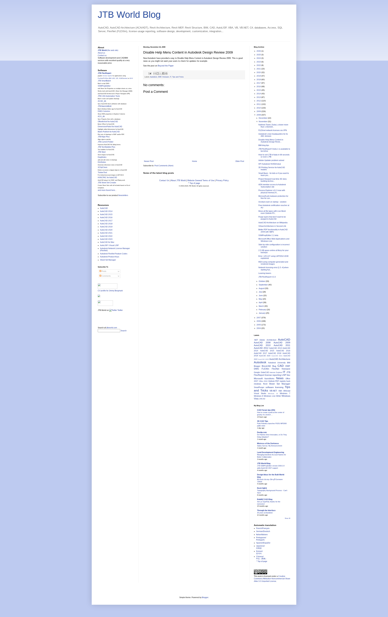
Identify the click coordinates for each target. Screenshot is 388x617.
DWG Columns (104, 111)
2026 (259, 51)
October (262, 281)
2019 (259, 76)
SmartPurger (259, 387)
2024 (259, 58)
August (262, 288)
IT (170, 77)
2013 (259, 97)
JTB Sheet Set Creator (107, 183)
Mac (288, 375)
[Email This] (154, 73)
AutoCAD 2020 (106, 230)
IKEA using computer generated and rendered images (273, 263)
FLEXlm (105, 78)
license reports (107, 76)
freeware (165, 77)
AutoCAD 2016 (106, 217)
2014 (259, 94)
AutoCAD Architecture (279, 359)
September (263, 285)
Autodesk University (277, 363)
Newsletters (123, 195)
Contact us (102, 55)
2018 (259, 80)
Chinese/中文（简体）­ (261, 557)
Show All (287, 518)
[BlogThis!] (157, 73)
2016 (259, 86)
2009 (259, 111)
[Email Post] (150, 73)
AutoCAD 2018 (106, 224)
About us (101, 53)
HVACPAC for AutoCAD (107, 177)
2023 (259, 62)
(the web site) (108, 50)
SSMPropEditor (104, 86)
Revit (265, 384)
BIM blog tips (263, 145)
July (261, 292)
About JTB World (178, 180)
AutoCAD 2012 (261, 348)
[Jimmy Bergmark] (99, 296)
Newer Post (149, 161)
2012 (259, 101)
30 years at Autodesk (265, 513)
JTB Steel (102, 152)
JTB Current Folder (105, 142)
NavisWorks (269, 379)
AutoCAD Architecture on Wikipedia (273, 223)
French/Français (262, 528)
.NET (256, 340)
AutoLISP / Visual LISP (109, 245)
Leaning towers (264, 273)
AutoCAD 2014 (106, 211)
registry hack (285, 381)
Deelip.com (262, 432)
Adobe (262, 340)
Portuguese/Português (261, 539)
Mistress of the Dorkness (268, 443)
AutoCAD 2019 (106, 227)
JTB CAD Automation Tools (109, 96)
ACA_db (101, 116)
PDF (277, 381)
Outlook (271, 381)
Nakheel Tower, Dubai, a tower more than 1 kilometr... (273, 126)
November (263, 121)
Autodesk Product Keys (109, 257)
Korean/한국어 (259, 552)
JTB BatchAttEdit (104, 106)
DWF (160, 77)
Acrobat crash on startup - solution (272, 202)
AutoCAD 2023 (106, 239)
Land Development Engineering (270, 452)
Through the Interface (266, 510)
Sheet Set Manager (108, 260)
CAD (281, 365)
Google (257, 372)
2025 (259, 55)
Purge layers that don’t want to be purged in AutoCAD (272, 218)
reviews (257, 384)
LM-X (131, 78)
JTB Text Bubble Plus (106, 147)
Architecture (271, 340)
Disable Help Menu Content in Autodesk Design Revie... (270, 141)
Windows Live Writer (272, 396)
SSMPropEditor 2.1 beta (268, 235)
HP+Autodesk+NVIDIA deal (269, 164)
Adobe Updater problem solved (271, 160)
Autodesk (153, 77)
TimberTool (102, 172)
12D (117, 78)
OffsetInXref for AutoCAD (108, 121)
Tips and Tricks (178, 77)
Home (194, 161)
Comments (106, 276)
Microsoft (258, 378)
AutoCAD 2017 (106, 221)
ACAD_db (102, 101)
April (261, 302)
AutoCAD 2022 (106, 236)
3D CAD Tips (262, 421)
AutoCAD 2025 (263, 359)
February (263, 310)
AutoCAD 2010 (262, 345)
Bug (274, 366)
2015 (259, 90)
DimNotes (102, 162)
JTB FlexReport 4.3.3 (267, 277)
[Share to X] (160, 73)
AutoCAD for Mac (107, 242)
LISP (284, 375)
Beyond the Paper (166, 66)
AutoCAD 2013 (275, 348)
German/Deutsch (263, 531)
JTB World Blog (129, 15)
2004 (259, 328)
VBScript (286, 391)
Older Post (239, 161)
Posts (103, 271)
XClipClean (102, 167)
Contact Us (164, 180)
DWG (256, 369)
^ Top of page (194, 183)
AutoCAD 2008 (262, 342)
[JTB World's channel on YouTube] (105, 305)
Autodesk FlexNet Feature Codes (113, 254)
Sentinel (124, 78)
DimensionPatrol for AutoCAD (110, 126)
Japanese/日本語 (260, 547)
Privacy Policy (222, 180)
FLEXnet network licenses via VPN (272, 130)
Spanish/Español (263, 543)
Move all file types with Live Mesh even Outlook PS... (272, 212)
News (280, 378)
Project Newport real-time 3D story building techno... (272, 180)
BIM (288, 363)
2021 (259, 69)
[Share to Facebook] (163, 73)
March (261, 306)
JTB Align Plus (104, 137)
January (262, 313)
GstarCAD (265, 372)
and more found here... (107, 190)
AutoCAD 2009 (282, 342)
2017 (259, 83)
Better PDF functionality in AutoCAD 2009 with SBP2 (273, 231)
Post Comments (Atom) (163, 166)
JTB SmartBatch (104, 81)
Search (124, 331)
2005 (259, 325)
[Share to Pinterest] (166, 73)
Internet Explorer (276, 372)
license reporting (273, 375)
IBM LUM (112, 78)
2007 (259, 318)
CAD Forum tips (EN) (266, 410)
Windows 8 (258, 396)
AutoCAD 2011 (282, 345)
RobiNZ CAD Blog (264, 499)
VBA (280, 391)
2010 (259, 108)
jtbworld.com (112, 328)
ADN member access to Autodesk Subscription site (272, 186)
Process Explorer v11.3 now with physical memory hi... (271, 191)
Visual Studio (260, 393)
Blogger (257, 366)
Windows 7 (285, 393)
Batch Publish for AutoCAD (109, 132)
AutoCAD (104, 208)
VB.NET (273, 391)
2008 (259, 115)
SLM (120, 78)
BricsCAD (266, 366)
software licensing (274, 387)
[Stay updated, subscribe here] (99, 318)
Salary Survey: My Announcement (269, 446)
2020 (259, 72)
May (261, 299)
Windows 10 (273, 393)
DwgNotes (102, 157)
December (263, 118)
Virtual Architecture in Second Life (272, 226)
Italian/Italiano (262, 534)
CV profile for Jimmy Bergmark (110, 291)
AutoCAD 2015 (106, 214)
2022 (259, 65)
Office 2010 (263, 381)
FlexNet (100, 78)
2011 (259, 104)
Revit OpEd (262, 488)
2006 (259, 321)
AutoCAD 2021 (106, 233)
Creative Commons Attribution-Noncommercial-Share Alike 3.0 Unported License (272, 578)
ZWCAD (262, 399)
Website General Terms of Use (200, 180)
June (261, 295)
